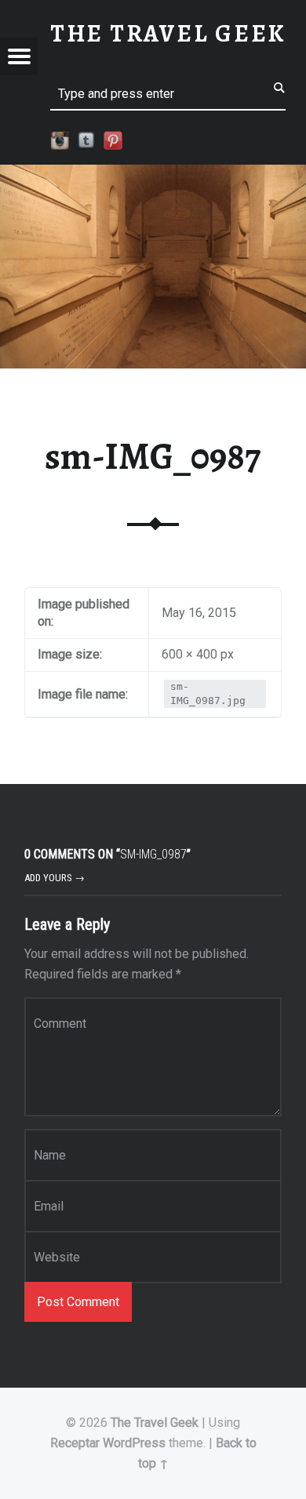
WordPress (134, 1442)
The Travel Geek (155, 1422)
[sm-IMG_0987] (153, 174)
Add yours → (54, 878)
